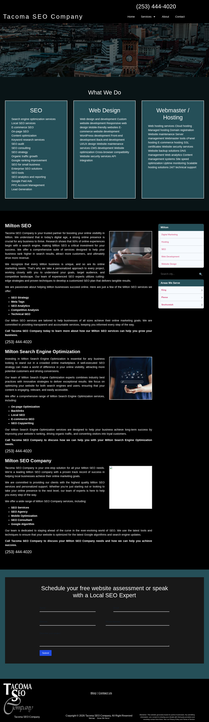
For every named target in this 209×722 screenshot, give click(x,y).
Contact (180, 16)
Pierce (164, 297)
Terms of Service (189, 719)
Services (146, 16)
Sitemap (92, 718)
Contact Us (105, 693)
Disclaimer (143, 715)
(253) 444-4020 (156, 6)
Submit (45, 653)
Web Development (170, 256)
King (163, 290)
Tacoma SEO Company (43, 16)
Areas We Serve (103, 718)
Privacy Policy (175, 719)
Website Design (169, 264)
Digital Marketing (169, 234)
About (165, 16)
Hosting (165, 242)
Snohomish (167, 304)
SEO (163, 249)
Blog (93, 693)
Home (131, 16)
